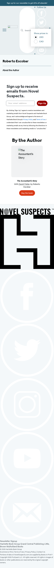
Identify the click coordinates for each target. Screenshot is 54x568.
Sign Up (42, 103)
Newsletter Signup (8, 540)
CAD (41, 41)
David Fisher (24, 184)
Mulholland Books (15, 546)
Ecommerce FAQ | (7, 552)
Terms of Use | (19, 552)
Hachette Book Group (10, 543)
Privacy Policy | (31, 552)
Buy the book (27, 193)
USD (41, 37)
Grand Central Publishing (32, 543)
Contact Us (41, 552)
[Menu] (4, 30)
